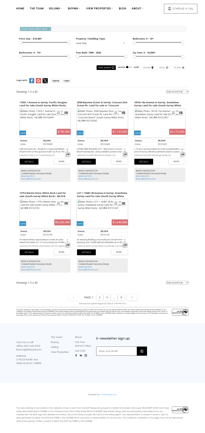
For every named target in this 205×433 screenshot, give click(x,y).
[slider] (20, 42)
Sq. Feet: (144, 52)
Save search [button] (104, 67)
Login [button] (66, 80)
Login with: (22, 80)
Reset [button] (162, 67)
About (78, 337)
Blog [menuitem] (122, 8)
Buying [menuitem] (73, 8)
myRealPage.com (108, 394)
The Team (56, 337)
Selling (54, 347)
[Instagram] (86, 355)
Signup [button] (55, 80)
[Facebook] (76, 355)
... (114, 297)
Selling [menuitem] (54, 8)
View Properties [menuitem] (98, 8)
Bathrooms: (30, 52)
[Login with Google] (38, 82)
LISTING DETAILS (29, 162)
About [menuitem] (137, 8)
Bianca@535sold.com (31, 179)
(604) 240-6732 (28, 176)
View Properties (60, 352)
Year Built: (88, 52)
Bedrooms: (143, 38)
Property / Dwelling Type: (90, 38)
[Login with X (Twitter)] (45, 82)
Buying (55, 342)
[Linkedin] (81, 355)
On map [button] (147, 67)
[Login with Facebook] (31, 82)
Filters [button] (177, 67)
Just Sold (80, 350)
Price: (30, 38)
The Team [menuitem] (37, 8)
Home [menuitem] (20, 8)
